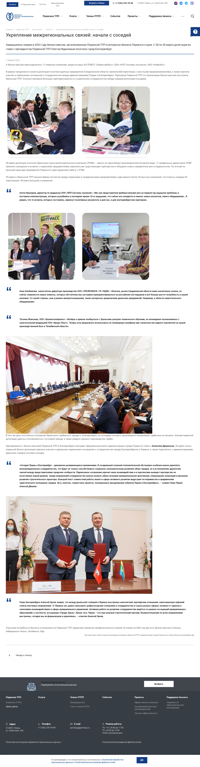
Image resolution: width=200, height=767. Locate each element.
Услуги (73, 16)
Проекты (133, 16)
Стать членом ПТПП (79, 706)
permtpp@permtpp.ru (80, 728)
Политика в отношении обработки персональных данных (33, 742)
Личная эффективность (146, 713)
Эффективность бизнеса (146, 702)
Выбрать (158, 684)
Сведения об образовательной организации (175, 705)
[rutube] (175, 3)
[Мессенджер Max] (192, 3)
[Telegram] (186, 3)
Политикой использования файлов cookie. (95, 762)
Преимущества (77, 702)
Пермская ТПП (51, 16)
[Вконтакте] (181, 3)
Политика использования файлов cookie (121, 742)
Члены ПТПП (93, 16)
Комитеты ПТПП (14, 702)
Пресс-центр (12, 706)
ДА (141, 760)
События (115, 16)
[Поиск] (191, 16)
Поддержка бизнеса (160, 16)
